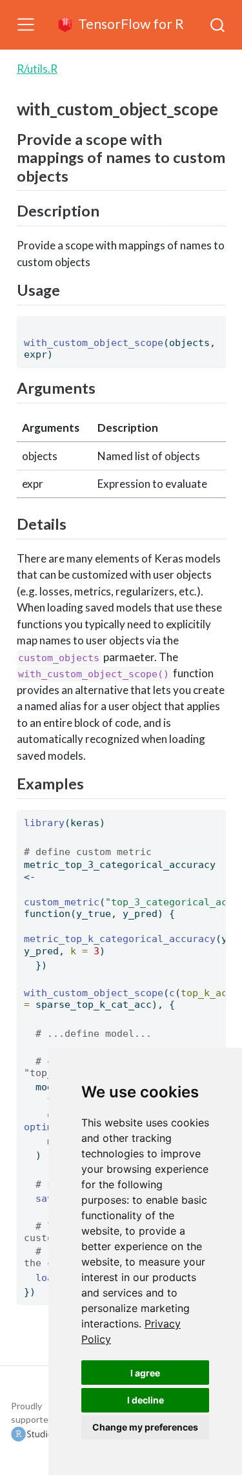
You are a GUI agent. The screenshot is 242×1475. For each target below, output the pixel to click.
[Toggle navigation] (26, 24)
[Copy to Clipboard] (218, 321)
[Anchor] (76, 175)
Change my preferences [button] (145, 1427)
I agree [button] (145, 1372)
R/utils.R (37, 68)
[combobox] (218, 24)
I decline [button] (145, 1399)
